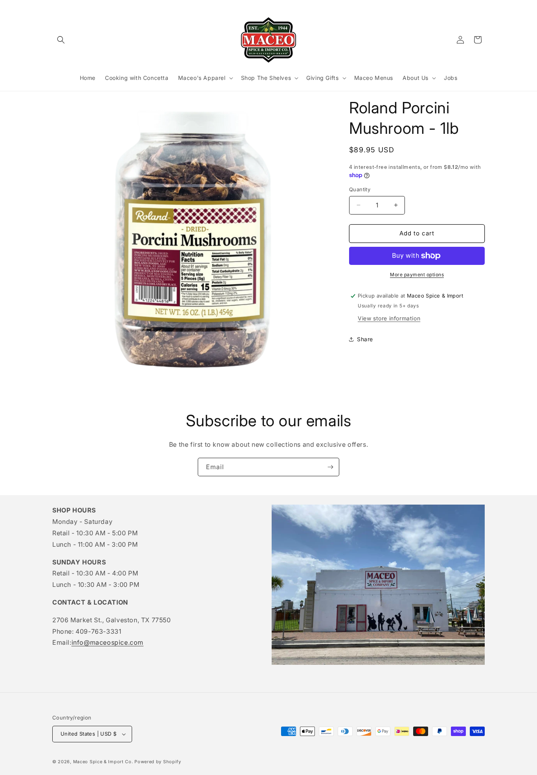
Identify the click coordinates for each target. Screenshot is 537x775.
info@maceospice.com (107, 642)
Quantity (359, 189)
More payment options (417, 274)
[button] (61, 39)
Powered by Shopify (157, 761)
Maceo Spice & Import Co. (103, 761)
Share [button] (365, 339)
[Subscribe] (330, 467)
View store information (389, 318)
